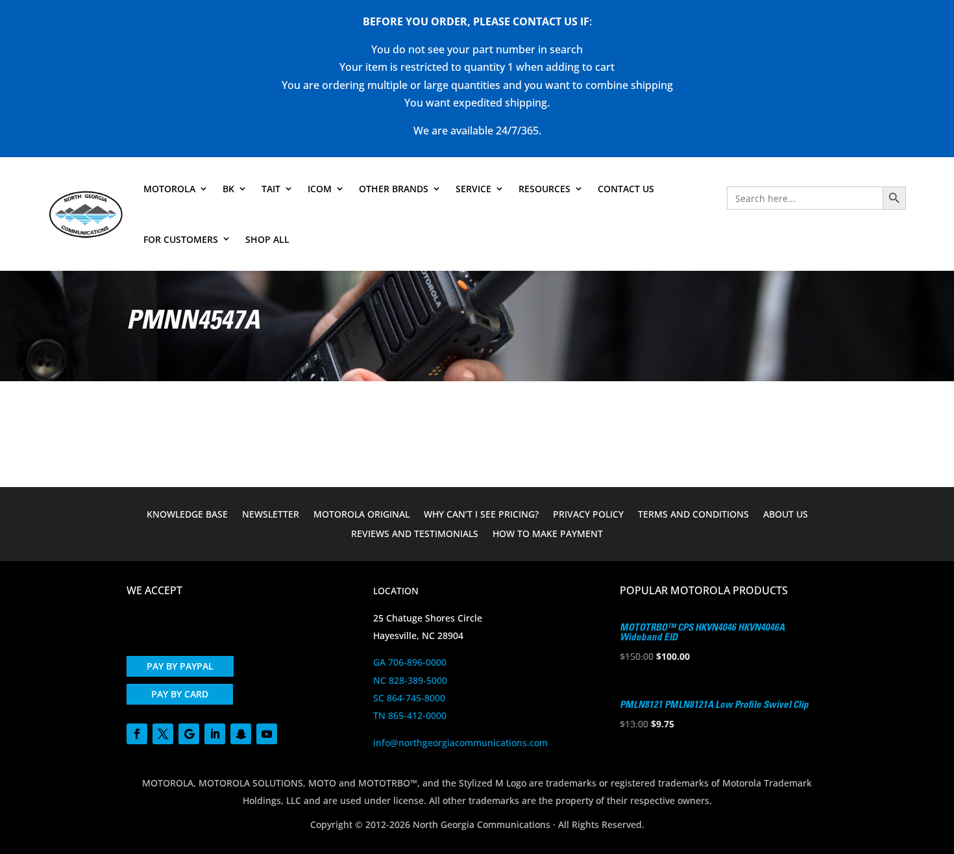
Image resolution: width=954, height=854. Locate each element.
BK (228, 188)
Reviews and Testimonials (414, 534)
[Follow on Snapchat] (240, 733)
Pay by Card (179, 694)
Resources (544, 188)
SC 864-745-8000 (409, 698)
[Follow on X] (163, 733)
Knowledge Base (187, 515)
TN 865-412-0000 (409, 715)
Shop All (267, 239)
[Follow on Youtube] (266, 733)
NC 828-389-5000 (410, 680)
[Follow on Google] (188, 733)
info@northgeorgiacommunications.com (460, 742)
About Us (785, 515)
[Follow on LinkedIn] (214, 733)
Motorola (169, 188)
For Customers (180, 239)
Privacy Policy (588, 515)
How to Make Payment (548, 534)
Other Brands (393, 188)
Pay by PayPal (180, 666)
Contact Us (626, 188)
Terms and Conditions (693, 515)
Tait (271, 188)
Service (473, 188)
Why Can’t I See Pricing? (481, 515)
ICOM (320, 188)
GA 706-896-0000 (409, 662)
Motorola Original (361, 515)
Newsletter (270, 515)
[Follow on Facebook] (137, 733)
